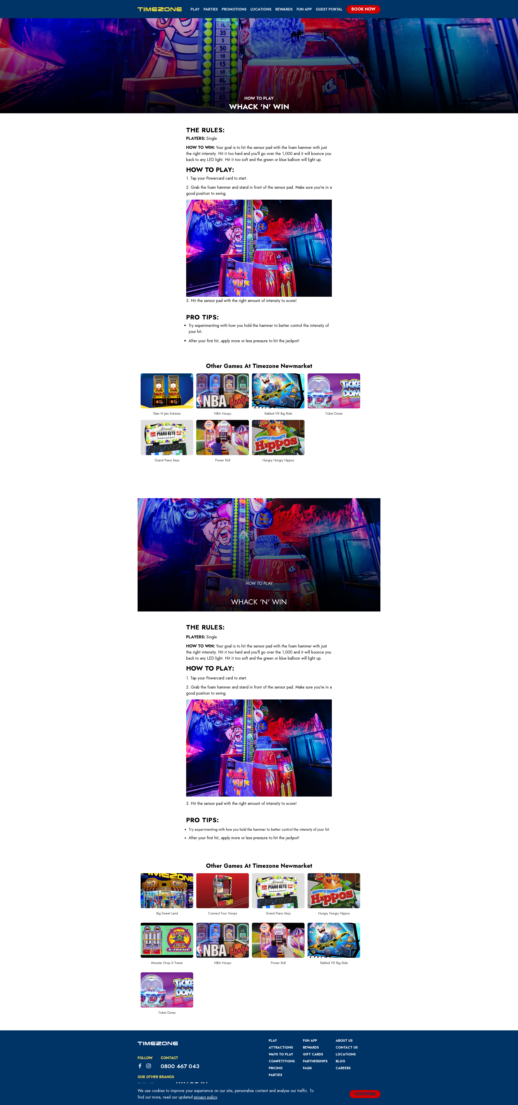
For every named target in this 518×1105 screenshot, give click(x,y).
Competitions (282, 1061)
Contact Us (347, 1047)
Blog (340, 1061)
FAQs (307, 1068)
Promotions (234, 9)
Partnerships (315, 1061)
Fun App (304, 9)
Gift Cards (313, 1054)
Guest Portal (329, 9)
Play (195, 9)
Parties (211, 9)
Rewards (284, 9)
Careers (343, 1068)
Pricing (276, 1068)
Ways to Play (281, 1054)
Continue (365, 1094)
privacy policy (205, 1097)
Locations (261, 9)
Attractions (281, 1047)
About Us (344, 1040)
